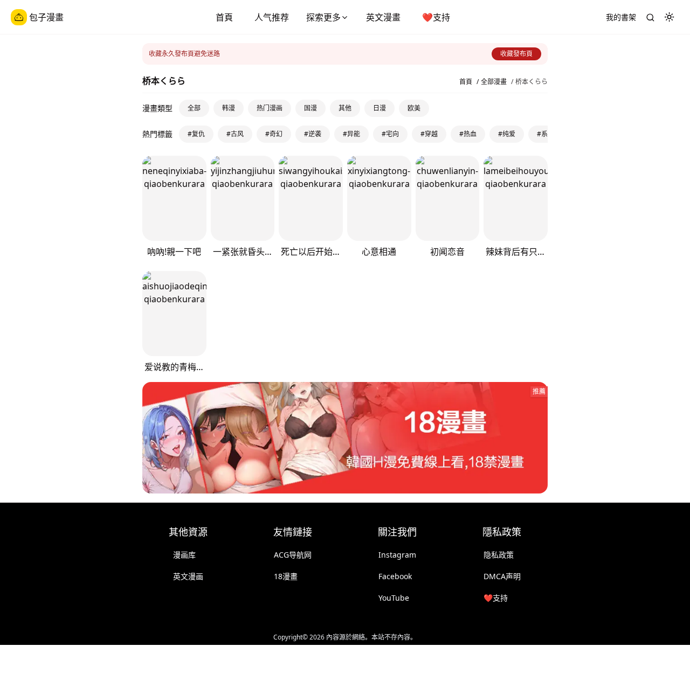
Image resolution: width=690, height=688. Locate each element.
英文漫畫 (383, 17)
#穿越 (429, 133)
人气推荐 (271, 17)
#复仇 (196, 133)
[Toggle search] (650, 17)
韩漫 (228, 108)
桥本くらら (531, 82)
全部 (194, 108)
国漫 (310, 108)
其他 (345, 108)
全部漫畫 (494, 82)
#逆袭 (312, 133)
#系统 (545, 133)
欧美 (414, 108)
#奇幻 (273, 133)
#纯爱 (506, 133)
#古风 (235, 133)
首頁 (224, 17)
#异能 (351, 133)
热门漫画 (269, 108)
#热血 (468, 133)
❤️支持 (436, 17)
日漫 (379, 108)
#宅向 (390, 133)
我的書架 (621, 17)
